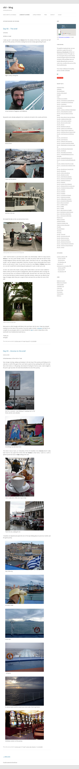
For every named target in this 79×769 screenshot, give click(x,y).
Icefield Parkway (37, 14)
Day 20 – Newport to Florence (64, 180)
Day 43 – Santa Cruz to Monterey (64, 128)
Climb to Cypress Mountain (63, 225)
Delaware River (60, 87)
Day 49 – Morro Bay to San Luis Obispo (66, 117)
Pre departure (61, 262)
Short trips (59, 264)
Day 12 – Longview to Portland (64, 195)
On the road (17, 341)
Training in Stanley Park (62, 223)
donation (40, 328)
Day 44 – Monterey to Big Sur (63, 126)
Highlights (59, 89)
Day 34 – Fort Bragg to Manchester (65, 149)
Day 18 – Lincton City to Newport (64, 184)
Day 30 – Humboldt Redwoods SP (64, 158)
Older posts (6, 756)
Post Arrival (60, 260)
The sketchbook (60, 91)
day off (27, 341)
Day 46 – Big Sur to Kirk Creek (64, 122)
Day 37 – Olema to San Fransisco (64, 141)
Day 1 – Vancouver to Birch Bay (64, 215)
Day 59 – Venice (60, 247)
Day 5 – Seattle (60, 208)
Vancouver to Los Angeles (9, 14)
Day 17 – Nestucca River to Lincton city (66, 186)
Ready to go (59, 217)
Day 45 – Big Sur (60, 124)
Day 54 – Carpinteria (61, 104)
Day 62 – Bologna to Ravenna (64, 241)
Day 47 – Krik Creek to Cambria (64, 121)
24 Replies (5, 32)
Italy (31, 747)
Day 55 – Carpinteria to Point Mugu (65, 102)
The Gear (59, 232)
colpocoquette (60, 284)
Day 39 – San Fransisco (62, 137)
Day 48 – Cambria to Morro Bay (64, 119)
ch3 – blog (8, 7)
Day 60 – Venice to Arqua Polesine (65, 245)
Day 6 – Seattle (60, 206)
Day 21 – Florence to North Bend (64, 178)
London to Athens (24, 14)
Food (58, 96)
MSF (32, 330)
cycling (27, 747)
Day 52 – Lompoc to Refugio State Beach (66, 109)
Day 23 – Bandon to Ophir (63, 175)
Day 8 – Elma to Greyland (63, 202)
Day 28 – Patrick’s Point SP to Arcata (65, 163)
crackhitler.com (60, 286)
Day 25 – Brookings (61, 171)
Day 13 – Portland (61, 193)
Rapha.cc (59, 295)
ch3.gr (59, 14)
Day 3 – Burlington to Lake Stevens (65, 212)
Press (45, 14)
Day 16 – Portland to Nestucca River (65, 188)
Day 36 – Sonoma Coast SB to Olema (65, 143)
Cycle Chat (59, 288)
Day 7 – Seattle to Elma (62, 204)
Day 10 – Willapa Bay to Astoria (64, 199)
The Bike (59, 227)
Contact (52, 14)
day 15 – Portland (61, 189)
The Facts (59, 230)
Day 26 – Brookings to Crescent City (65, 169)
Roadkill (59, 95)
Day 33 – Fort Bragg (61, 150)
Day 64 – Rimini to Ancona (63, 238)
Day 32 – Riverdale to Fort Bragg (64, 152)
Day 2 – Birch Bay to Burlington (64, 214)
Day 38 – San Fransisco (62, 139)
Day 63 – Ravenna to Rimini (63, 240)
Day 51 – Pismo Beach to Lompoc (64, 111)
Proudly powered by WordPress (10, 762)
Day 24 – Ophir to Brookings (63, 173)
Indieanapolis (60, 294)
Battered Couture (61, 281)
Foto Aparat (59, 292)
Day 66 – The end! (10, 29)
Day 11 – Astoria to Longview (63, 197)
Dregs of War (60, 290)
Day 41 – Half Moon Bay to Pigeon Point (66, 132)
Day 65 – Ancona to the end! (14, 351)
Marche (34, 747)
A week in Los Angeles (62, 98)
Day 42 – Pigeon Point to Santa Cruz (65, 130)
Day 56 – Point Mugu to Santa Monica (65, 100)
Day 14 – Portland (61, 191)
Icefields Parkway (61, 221)
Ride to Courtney (61, 219)
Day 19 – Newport (61, 182)
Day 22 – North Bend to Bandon (64, 176)
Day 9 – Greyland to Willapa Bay (64, 201)
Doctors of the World (62, 93)
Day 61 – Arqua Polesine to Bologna (65, 243)
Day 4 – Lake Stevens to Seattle (64, 210)
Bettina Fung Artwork (62, 282)
